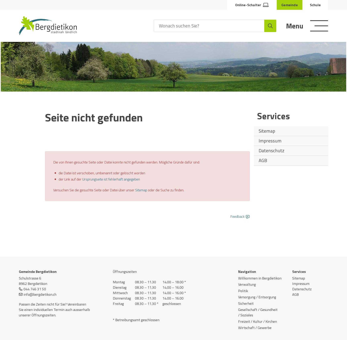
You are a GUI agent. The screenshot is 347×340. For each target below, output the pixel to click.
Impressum (270, 140)
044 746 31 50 (34, 289)
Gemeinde (289, 5)
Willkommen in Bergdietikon (260, 278)
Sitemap (267, 130)
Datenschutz (271, 150)
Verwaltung (247, 284)
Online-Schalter (248, 5)
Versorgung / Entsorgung (257, 297)
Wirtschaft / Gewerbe (254, 327)
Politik (243, 291)
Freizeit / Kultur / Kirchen (257, 321)
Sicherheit (246, 303)
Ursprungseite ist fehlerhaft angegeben (111, 179)
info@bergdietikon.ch (39, 294)
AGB (263, 160)
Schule (315, 5)
